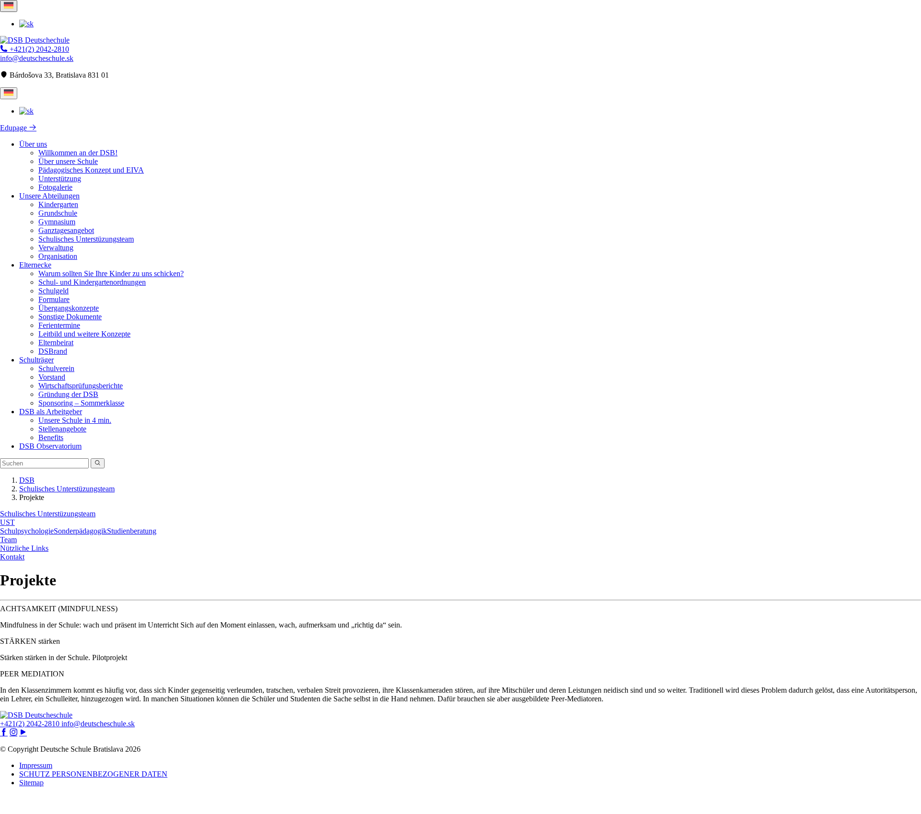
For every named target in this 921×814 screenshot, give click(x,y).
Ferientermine (59, 325)
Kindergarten (58, 204)
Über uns (33, 144)
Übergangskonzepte (68, 308)
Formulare (54, 299)
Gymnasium (56, 222)
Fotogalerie (55, 187)
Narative (475, 804)
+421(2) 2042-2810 (38, 49)
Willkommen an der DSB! (78, 153)
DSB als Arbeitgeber (50, 411)
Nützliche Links (24, 548)
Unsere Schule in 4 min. (74, 420)
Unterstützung (59, 178)
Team (8, 539)
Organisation (57, 256)
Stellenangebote (62, 429)
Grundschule (57, 213)
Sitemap (31, 783)
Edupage (14, 128)
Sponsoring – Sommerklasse (81, 403)
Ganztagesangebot (66, 230)
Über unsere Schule (68, 161)
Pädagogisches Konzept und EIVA (91, 170)
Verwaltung (55, 248)
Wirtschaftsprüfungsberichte (80, 386)
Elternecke (35, 265)
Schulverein (56, 368)
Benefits (50, 437)
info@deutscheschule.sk (36, 58)
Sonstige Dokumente (70, 317)
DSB (27, 480)
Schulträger (36, 360)
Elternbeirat (55, 342)
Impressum (35, 765)
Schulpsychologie (27, 531)
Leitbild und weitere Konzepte (84, 334)
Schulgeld (53, 291)
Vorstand (51, 377)
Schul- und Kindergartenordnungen (92, 282)
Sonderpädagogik (80, 531)
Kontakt (12, 557)
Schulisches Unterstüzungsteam (86, 239)
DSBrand (52, 351)
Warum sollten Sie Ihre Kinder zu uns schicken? (111, 273)
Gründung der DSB (68, 394)
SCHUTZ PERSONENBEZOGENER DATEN (93, 774)
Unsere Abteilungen (49, 196)
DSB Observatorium (50, 446)
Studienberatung (131, 531)
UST (7, 522)
